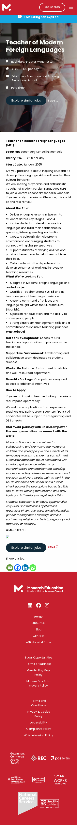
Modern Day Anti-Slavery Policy (38, 683)
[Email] (9, 567)
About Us (38, 623)
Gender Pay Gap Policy (38, 672)
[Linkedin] (25, 567)
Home (38, 617)
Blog (38, 629)
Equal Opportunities (38, 657)
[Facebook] (17, 567)
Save (52, 101)
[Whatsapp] (32, 567)
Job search (52, 7)
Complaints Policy (38, 729)
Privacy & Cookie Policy (38, 714)
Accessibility (38, 722)
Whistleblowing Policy (38, 735)
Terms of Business (38, 664)
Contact (38, 636)
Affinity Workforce (38, 642)
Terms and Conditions (38, 703)
